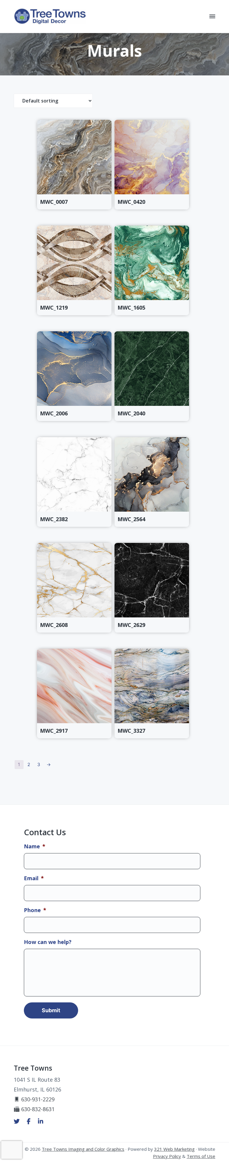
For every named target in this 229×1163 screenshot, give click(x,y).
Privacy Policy (167, 1156)
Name (34, 846)
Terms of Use (201, 1156)
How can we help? (48, 942)
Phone (35, 910)
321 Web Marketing (174, 1149)
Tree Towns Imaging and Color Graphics (83, 1149)
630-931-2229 (38, 1099)
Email (34, 878)
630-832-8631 (38, 1109)
